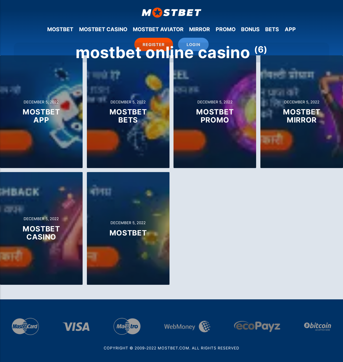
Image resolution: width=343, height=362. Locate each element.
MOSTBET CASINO (103, 29)
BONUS (250, 29)
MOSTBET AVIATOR (158, 29)
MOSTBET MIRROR (301, 115)
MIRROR (199, 29)
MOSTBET (60, 29)
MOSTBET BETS (128, 115)
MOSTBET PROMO (215, 115)
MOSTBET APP (41, 115)
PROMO (226, 29)
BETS (272, 29)
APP (290, 29)
